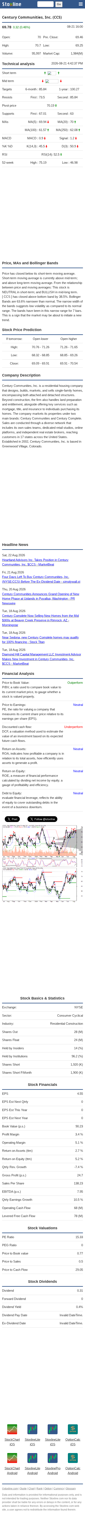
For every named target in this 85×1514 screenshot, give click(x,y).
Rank (39, 1488)
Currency (59, 1488)
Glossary (71, 1488)
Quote (23, 1488)
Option (48, 1488)
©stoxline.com (10, 1488)
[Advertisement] (42, 212)
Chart (31, 1488)
